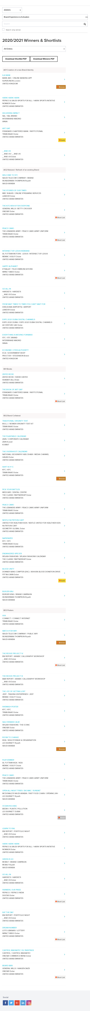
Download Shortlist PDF (16, 59)
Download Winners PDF (43, 59)
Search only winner (13, 30)
